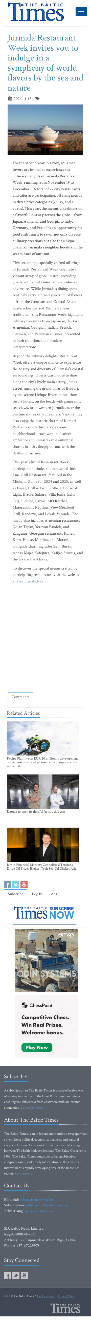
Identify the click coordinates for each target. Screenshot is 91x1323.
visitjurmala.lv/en (31, 581)
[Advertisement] (45, 639)
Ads (54, 894)
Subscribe (15, 894)
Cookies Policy (46, 1296)
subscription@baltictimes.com (47, 1205)
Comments (20, 697)
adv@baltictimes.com (40, 1211)
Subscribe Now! (32, 1107)
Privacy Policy (66, 1296)
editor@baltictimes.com (36, 1200)
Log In (37, 894)
